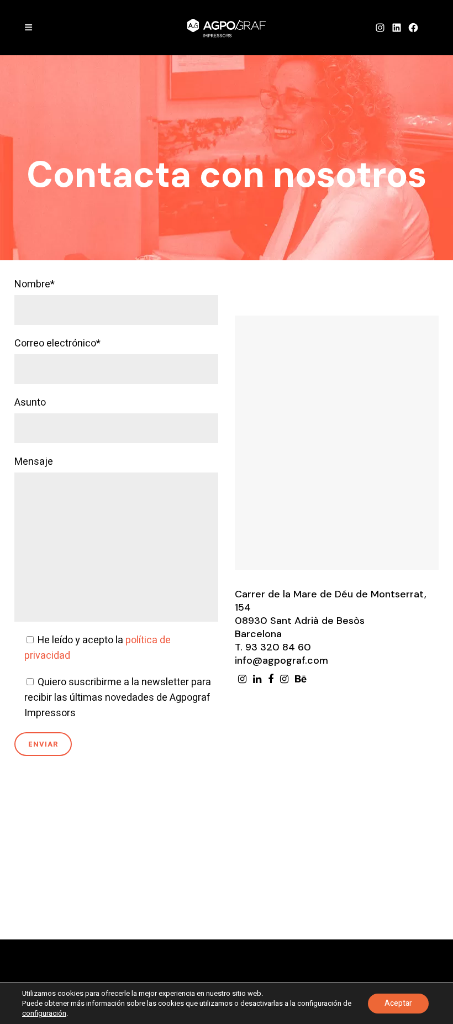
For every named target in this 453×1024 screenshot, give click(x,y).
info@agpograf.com (281, 660)
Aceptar (398, 1003)
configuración (44, 1013)
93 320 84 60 (278, 647)
